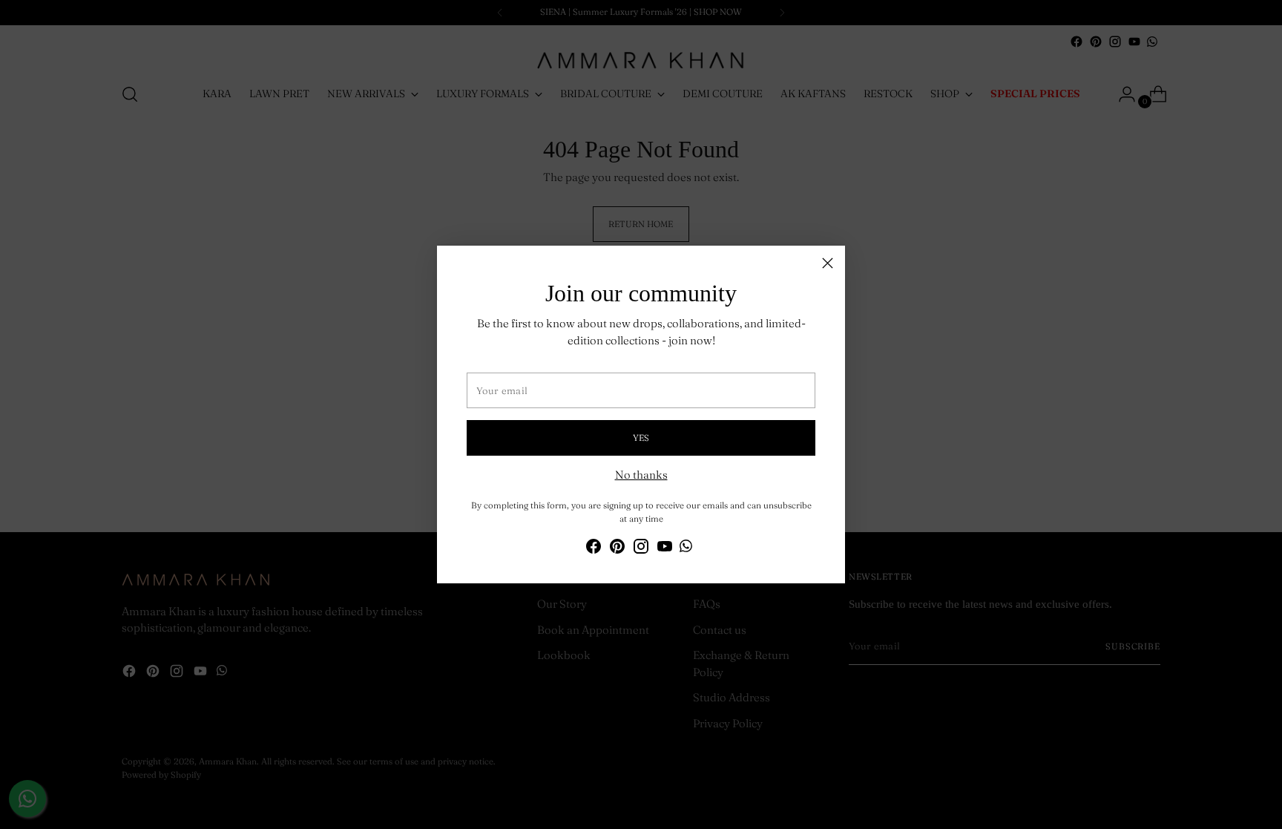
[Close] (827, 263)
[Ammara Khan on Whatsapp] (686, 548)
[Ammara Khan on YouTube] (665, 548)
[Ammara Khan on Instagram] (641, 548)
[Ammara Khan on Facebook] (593, 548)
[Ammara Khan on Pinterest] (617, 548)
